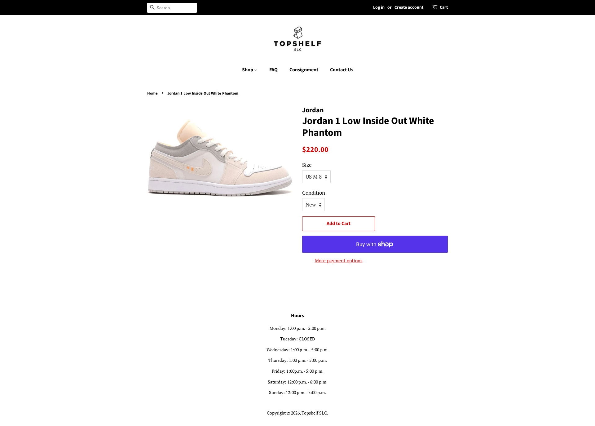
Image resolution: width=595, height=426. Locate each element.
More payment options (339, 260)
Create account (408, 7)
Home (152, 93)
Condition (313, 192)
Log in (379, 7)
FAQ (273, 69)
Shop (248, 69)
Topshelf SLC (314, 413)
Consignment (303, 69)
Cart (444, 7)
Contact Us (341, 69)
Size (307, 164)
